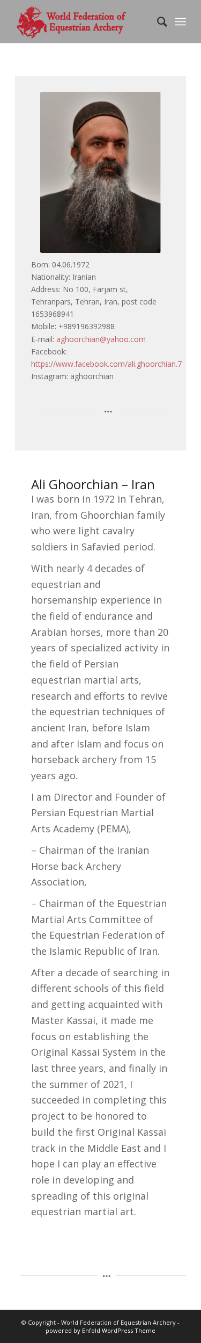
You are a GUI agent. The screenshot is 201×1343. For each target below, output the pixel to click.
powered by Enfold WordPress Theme (100, 1330)
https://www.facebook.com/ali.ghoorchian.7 (106, 364)
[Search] (156, 21)
